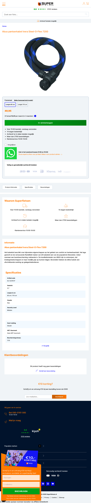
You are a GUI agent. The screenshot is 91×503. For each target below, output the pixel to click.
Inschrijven (59, 397)
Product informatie (11, 187)
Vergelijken (12, 145)
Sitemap (61, 497)
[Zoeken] (86, 14)
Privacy (46, 497)
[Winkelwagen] (87, 4)
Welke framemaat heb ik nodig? (23, 100)
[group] (45, 63)
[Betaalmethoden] (48, 476)
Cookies (54, 497)
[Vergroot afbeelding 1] (45, 63)
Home (4, 26)
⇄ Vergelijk (45, 346)
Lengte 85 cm (10, 104)
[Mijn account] (84, 4)
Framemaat (19, 100)
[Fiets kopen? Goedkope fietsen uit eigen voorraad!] (45, 5)
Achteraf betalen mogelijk (48, 21)
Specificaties (29, 187)
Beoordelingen (45, 187)
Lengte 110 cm (22, 104)
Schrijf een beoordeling (47, 371)
